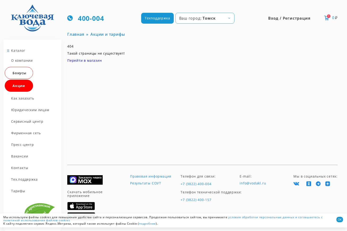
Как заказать (22, 98)
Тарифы (18, 191)
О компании (22, 60)
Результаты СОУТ (145, 183)
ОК (340, 220)
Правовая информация (150, 176)
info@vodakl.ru (253, 183)
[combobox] (204, 18)
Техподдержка (157, 18)
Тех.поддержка (24, 179)
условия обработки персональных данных (261, 217)
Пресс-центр (22, 144)
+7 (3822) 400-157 (196, 200)
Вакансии (19, 156)
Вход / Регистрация (289, 18)
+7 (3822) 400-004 (196, 184)
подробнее (147, 224)
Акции (19, 85)
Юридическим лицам (30, 110)
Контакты (19, 168)
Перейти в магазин (84, 60)
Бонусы (19, 73)
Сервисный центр (27, 121)
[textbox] (205, 18)
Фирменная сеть (26, 133)
